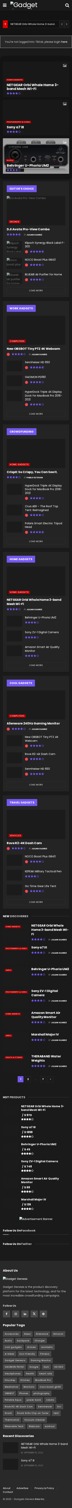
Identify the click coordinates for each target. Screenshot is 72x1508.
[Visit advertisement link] (36, 1219)
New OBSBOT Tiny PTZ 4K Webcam (33, 349)
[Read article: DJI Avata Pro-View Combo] (36, 210)
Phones (23, 1393)
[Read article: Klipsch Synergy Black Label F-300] (14, 246)
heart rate (45, 1373)
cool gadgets (13, 1347)
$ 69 (27, 1187)
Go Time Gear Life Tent (40, 886)
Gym (46, 1366)
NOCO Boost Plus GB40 (40, 260)
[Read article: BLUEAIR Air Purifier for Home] (14, 278)
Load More (36, 290)
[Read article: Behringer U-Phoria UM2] (14, 621)
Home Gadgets (14, 80)
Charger (40, 1340)
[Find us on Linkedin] (25, 1313)
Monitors (29, 1386)
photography (42, 1393)
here (63, 42)
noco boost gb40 (50, 1386)
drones (31, 1347)
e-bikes (9, 1353)
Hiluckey (10, 1380)
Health (30, 1373)
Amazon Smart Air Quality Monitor (42, 649)
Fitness (44, 1353)
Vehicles (15, 835)
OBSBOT (9, 1393)
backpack (23, 1340)
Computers (17, 341)
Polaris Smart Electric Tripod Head (43, 525)
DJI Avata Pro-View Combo (28, 229)
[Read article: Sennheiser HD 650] (14, 366)
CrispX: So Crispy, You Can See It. (32, 472)
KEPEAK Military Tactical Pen (43, 871)
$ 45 (27, 1149)
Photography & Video (18, 122)
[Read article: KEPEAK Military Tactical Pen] (14, 875)
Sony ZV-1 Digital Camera (42, 632)
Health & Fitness (14, 1057)
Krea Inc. (40, 1499)
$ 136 (27, 1204)
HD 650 (58, 1366)
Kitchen (25, 1380)
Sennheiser (45, 1406)
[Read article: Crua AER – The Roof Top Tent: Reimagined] (14, 510)
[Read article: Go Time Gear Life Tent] (14, 889)
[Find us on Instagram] (15, 1313)
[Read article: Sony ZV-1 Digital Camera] (14, 636)
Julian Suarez (34, 234)
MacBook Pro (43, 1380)
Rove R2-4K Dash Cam (40, 754)
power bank (34, 1399)
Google (33, 1366)
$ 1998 (28, 1132)
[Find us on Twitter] (34, 1313)
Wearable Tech (14, 1426)
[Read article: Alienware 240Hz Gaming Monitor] (36, 705)
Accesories (12, 1333)
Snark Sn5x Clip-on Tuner (33, 1413)
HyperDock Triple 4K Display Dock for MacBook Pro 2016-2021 (43, 395)
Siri (59, 1406)
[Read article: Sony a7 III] (16, 954)
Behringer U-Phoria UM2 (28, 165)
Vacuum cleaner (34, 1419)
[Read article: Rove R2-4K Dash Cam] (14, 757)
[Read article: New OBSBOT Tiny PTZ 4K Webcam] (36, 330)
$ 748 (28, 1166)
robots (50, 1399)
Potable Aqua (13, 1399)
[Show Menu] (5, 5)
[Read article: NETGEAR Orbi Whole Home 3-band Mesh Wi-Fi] (36, 581)
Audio (10, 160)
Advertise (22, 1488)
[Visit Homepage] (31, 5)
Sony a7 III (15, 127)
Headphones (13, 1373)
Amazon (58, 1333)
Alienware (42, 1333)
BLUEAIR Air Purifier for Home (43, 274)
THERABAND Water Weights (46, 1058)
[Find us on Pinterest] (43, 1313)
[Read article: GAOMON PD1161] (14, 380)
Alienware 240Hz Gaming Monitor (33, 723)
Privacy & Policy (44, 1488)
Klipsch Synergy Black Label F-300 (45, 245)
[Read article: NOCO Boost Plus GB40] (14, 263)
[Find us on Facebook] (6, 1313)
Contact (8, 1492)
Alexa (27, 1333)
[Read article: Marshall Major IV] (16, 1041)
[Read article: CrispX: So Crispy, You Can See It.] (36, 453)
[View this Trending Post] (26, 251)
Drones (14, 221)
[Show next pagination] (50, 1079)
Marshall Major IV (45, 1034)
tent (56, 1413)
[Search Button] (67, 5)
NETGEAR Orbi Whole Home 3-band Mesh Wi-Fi (40, 24)
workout (50, 1426)
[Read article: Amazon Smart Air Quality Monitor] (14, 650)
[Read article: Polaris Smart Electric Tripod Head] (14, 527)
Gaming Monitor (41, 1360)
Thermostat (12, 1419)
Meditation (11, 1386)
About (6, 1488)
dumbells (47, 1347)
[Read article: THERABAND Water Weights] (16, 1063)
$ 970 (28, 1115)
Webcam (34, 1426)
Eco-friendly (27, 1353)
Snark (8, 1413)
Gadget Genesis (15, 1360)
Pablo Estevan (34, 477)
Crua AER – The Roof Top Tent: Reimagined (41, 508)
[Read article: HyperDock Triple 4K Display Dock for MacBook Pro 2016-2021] (14, 395)
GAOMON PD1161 (35, 377)
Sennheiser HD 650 (37, 362)
